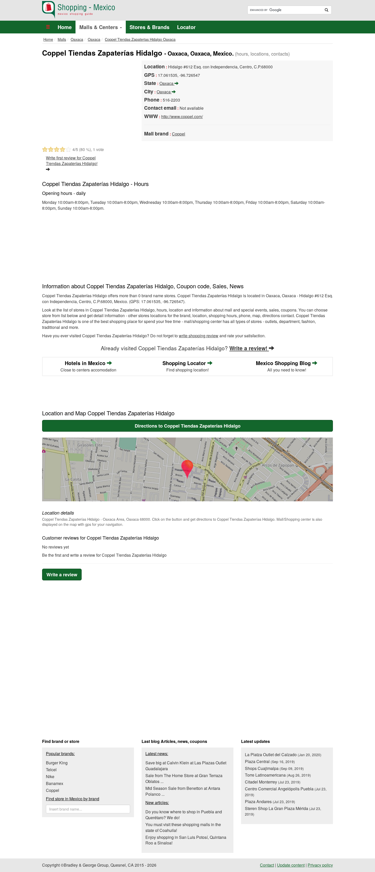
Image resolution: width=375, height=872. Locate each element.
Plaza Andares (270, 801)
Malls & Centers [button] (99, 27)
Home (65, 27)
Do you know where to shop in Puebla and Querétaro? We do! (183, 814)
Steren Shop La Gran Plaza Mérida (283, 811)
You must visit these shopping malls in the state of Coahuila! (183, 827)
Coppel (178, 134)
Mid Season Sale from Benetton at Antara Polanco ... (182, 791)
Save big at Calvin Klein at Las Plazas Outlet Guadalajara (185, 765)
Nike (50, 776)
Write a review (61, 574)
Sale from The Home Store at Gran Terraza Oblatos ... (183, 778)
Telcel (51, 770)
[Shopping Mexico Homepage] (113, 10)
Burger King (57, 763)
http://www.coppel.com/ (182, 116)
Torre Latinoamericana (278, 775)
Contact (267, 865)
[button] (48, 27)
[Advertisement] (88, 98)
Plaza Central (270, 761)
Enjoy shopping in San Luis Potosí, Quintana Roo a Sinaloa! (185, 840)
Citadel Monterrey (273, 782)
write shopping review (198, 336)
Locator (186, 27)
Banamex (54, 783)
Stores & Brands (149, 27)
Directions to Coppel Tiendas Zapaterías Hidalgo (188, 425)
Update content (291, 865)
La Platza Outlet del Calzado (283, 754)
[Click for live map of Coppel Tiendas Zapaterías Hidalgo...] (187, 469)
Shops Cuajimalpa (274, 768)
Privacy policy (320, 865)
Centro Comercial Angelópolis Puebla (286, 791)
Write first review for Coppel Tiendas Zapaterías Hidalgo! (71, 161)
